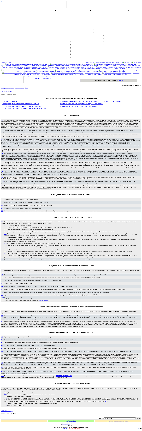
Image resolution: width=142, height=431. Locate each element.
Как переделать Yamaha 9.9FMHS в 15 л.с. (107, 11)
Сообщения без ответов (7, 88)
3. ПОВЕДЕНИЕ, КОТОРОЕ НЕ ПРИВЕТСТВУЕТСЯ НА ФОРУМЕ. (21, 106)
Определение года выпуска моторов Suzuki (107, 29)
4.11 (2, 300)
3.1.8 (5, 243)
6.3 (2, 342)
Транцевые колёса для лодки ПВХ (70, 16)
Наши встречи (88, 64)
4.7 (2, 289)
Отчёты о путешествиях (118, 71)
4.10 (2, 298)
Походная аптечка (135, 67)
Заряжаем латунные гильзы (40, 17)
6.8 (2, 363)
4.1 (2, 270)
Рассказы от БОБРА (111, 35)
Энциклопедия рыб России (119, 74)
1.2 (2, 130)
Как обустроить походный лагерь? (51, 42)
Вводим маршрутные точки (80, 38)
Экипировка (41, 34)
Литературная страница (42, 73)
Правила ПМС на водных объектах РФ (71, 25)
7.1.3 (5, 396)
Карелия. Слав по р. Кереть (15, 37)
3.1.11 (5, 251)
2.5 (2, 211)
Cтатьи (139, 65)
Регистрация (7, 62)
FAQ (92, 62)
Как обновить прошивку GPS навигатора (84, 41)
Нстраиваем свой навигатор (80, 35)
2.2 (2, 202)
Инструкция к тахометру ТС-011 (104, 17)
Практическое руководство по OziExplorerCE (85, 53)
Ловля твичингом (12, 20)
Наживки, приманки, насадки (16, 13)
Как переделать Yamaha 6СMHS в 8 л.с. (106, 13)
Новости (105, 62)
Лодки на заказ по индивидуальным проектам (73, 20)
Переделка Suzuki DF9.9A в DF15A (105, 20)
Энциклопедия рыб (13, 11)
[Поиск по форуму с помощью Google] (127, 62)
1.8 (2, 171)
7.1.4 (5, 398)
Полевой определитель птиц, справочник (44, 19)
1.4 (2, 139)
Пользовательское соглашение (45, 70)
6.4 (2, 345)
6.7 (2, 354)
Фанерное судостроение (93, 73)
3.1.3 (5, 229)
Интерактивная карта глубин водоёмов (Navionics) (87, 54)
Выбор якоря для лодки (67, 23)
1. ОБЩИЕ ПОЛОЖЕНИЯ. (9, 101)
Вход (2, 62)
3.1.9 (5, 245)
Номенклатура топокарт (67, 74)
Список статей (109, 45)
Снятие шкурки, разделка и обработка (43, 13)
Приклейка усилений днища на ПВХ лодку (72, 14)
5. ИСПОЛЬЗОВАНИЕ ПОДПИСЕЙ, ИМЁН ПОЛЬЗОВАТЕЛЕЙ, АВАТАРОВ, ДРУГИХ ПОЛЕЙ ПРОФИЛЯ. (91, 101)
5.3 (2, 321)
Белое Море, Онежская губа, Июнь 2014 (19, 54)
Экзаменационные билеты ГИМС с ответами (73, 19)
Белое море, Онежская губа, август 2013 (19, 53)
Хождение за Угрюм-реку (14, 35)
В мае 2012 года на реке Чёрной (16, 48)
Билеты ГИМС (121, 68)
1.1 (2, 120)
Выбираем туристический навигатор (83, 45)
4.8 (2, 292)
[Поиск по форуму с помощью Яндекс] (136, 62)
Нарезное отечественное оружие (41, 22)
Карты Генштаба (41, 67)
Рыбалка (6, 10)
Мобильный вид (71, 421)
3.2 (2, 259)
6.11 (2, 376)
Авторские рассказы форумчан (114, 38)
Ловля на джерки (12, 16)
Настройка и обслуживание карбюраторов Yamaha (110, 28)
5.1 (2, 311)
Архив (37, 65)
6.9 (2, 367)
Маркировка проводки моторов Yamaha (107, 31)
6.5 (2, 348)
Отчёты (6, 34)
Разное (104, 34)
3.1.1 (5, 225)
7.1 (2, 388)
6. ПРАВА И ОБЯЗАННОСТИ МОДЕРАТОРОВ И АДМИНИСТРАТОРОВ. (81, 104)
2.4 (2, 208)
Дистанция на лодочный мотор (104, 14)
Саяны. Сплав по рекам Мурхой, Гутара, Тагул (21, 50)
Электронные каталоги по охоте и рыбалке (117, 44)
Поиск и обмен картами (79, 44)
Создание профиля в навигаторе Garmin (83, 37)
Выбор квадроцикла (47, 47)
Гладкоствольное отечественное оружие (44, 20)
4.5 (2, 283)
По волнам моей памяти (112, 37)
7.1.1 (5, 392)
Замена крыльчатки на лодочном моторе (107, 23)
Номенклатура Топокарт (79, 60)
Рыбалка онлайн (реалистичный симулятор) (118, 47)
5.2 (2, 316)
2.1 (2, 199)
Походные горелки (46, 44)
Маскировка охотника (38, 14)
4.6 (2, 286)
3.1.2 (5, 227)
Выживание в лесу (46, 45)
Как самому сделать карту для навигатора (84, 42)
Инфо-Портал (45, 64)
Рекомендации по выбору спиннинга (18, 25)
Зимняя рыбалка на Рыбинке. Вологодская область (22, 40)
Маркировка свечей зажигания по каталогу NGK (109, 25)
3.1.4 (5, 231)
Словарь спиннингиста (14, 23)
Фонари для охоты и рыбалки (50, 41)
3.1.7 (5, 239)
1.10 (2, 181)
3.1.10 (5, 249)
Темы (26, 88)
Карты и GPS (72, 34)
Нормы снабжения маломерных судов (71, 17)
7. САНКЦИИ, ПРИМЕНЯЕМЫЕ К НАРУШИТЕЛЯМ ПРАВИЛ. (78, 106)
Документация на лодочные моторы (106, 26)
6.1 (2, 337)
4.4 (2, 280)
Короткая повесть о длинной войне (115, 42)
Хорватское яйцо (12, 17)
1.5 (2, 149)
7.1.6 (5, 405)
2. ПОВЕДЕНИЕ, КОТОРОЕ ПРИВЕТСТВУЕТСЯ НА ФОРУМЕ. (20, 104)
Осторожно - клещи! (47, 48)
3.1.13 (5, 255)
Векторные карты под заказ (80, 59)
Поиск (121, 62)
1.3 (2, 134)
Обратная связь (98, 62)
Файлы (117, 62)
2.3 (2, 205)
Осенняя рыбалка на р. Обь (15, 44)
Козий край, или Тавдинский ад (16, 47)
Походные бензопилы (47, 38)
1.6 (2, 153)
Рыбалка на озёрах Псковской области (18, 41)
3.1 (2, 221)
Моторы (94, 10)
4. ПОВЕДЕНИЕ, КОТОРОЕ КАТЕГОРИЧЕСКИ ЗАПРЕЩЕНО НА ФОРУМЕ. (24, 108)
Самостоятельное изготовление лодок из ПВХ (73, 11)
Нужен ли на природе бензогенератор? (52, 40)
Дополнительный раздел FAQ (90, 65)
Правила (88, 62)
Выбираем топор (46, 37)
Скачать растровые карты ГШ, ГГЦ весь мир (85, 56)
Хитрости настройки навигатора (81, 40)
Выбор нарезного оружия (39, 16)
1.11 (2, 185)
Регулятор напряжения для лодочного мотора (108, 19)
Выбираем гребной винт (102, 16)
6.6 (2, 351)
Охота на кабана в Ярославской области (19, 38)
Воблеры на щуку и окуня (15, 14)
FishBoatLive (65, 428)
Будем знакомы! (131, 64)
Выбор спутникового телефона (81, 50)
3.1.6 (5, 237)
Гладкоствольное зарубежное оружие (43, 23)
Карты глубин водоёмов (87, 67)
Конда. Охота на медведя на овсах (17, 42)
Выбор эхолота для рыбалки (80, 57)
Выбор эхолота (93, 70)
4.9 (2, 295)
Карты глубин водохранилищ (80, 48)
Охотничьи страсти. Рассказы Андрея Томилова (119, 41)
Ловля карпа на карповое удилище (17, 22)
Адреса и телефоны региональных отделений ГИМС (75, 22)
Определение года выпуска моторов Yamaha (108, 22)
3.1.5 (5, 234)
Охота (30, 10)
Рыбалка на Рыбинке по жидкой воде (18, 45)
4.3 (2, 277)
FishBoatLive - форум (6, 91)
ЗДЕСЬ (106, 401)
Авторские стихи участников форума (116, 40)
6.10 (2, 371)
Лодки (58, 10)
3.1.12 (5, 253)
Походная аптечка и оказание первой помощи (54, 35)
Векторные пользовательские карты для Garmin (86, 47)
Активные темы (19, 88)
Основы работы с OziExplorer (80, 51)
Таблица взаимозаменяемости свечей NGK (107, 32)
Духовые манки (36, 11)
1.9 (2, 177)
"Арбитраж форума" (44, 300)
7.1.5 (5, 403)
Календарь (111, 62)
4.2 (2, 275)
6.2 (2, 339)
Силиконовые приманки (14, 19)
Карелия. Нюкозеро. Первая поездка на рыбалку (21, 51)
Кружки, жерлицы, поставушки (16, 26)
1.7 (2, 162)
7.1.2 (5, 394)
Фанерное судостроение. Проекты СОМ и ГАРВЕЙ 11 (76, 13)
